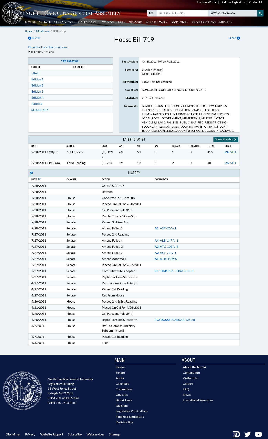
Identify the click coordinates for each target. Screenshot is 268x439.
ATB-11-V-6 (166, 258)
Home (28, 31)
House (30, 22)
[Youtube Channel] (258, 434)
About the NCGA (194, 367)
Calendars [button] (87, 22)
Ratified (36, 103)
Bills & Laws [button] (155, 22)
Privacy (30, 434)
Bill (151, 13)
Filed (34, 73)
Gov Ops (135, 22)
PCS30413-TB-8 (174, 271)
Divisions (122, 405)
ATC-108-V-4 (166, 246)
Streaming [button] (63, 22)
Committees (124, 389)
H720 (232, 38)
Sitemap (114, 434)
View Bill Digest (70, 60)
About (224, 22)
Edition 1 (37, 79)
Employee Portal (206, 2)
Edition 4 (37, 97)
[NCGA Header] (73, 13)
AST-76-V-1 (165, 228)
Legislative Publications (132, 411)
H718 (35, 38)
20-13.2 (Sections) (153, 97)
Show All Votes (224, 139)
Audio (120, 378)
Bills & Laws (42, 31)
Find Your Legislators (233, 2)
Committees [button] (112, 22)
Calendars (122, 383)
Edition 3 (37, 91)
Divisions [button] (178, 22)
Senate (45, 22)
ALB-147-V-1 (166, 240)
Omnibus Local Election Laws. (48, 47)
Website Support (51, 434)
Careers (188, 383)
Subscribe (75, 434)
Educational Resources (198, 400)
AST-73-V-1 (165, 252)
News (187, 394)
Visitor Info (190, 378)
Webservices (95, 434)
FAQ (186, 389)
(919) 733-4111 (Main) (63, 398)
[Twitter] (247, 434)
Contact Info (256, 2)
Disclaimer (13, 434)
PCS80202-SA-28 (175, 319)
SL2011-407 (39, 109)
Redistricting (204, 22)
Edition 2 (37, 85)
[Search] (260, 13)
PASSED (230, 152)
